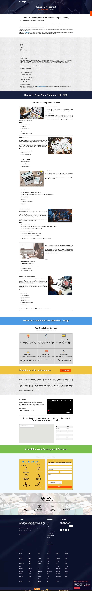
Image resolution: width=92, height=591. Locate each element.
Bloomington (21, 571)
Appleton (20, 558)
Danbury (30, 563)
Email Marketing (64, 354)
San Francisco (58, 576)
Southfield (66, 553)
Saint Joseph (58, 571)
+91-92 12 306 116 (29, 462)
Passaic (57, 551)
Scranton (57, 581)
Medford (48, 558)
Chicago (30, 551)
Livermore (39, 579)
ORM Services (45, 354)
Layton (39, 578)
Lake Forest (40, 571)
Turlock (66, 563)
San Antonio (58, 573)
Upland (66, 568)
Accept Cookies (77, 587)
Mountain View (49, 571)
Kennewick (39, 566)
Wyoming (66, 576)
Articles (48, 537)
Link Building (49, 528)
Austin (20, 561)
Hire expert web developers (41, 86)
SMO (48, 524)
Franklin (30, 578)
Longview (39, 581)
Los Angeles (49, 551)
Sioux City (66, 551)
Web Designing (64, 339)
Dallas (30, 561)
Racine (57, 563)
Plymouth (57, 561)
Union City (66, 566)
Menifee (48, 561)
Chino (29, 553)
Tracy (66, 558)
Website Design (49, 542)
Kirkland (39, 568)
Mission (48, 568)
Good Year (30, 581)
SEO (48, 522)
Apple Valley (21, 556)
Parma (48, 581)
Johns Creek (40, 561)
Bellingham (21, 568)
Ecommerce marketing (51, 531)
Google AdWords (28, 354)
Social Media (46, 339)
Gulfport (39, 551)
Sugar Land (67, 556)
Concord (30, 558)
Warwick (66, 571)
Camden (20, 578)
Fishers (30, 571)
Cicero (30, 556)
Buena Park (21, 576)
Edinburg (30, 566)
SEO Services (28, 339)
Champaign (21, 581)
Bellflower (21, 566)
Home (39, 9)
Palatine (48, 579)
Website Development (44, 9)
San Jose (57, 578)
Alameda (20, 551)
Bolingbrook (21, 573)
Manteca (48, 556)
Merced (48, 563)
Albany (20, 553)
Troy (65, 561)
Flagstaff (30, 573)
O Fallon (48, 576)
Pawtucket (57, 553)
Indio (38, 556)
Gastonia (30, 579)
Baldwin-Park (21, 563)
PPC (48, 526)
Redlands (57, 566)
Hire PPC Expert (50, 533)
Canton (20, 579)
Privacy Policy (87, 585)
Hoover (39, 553)
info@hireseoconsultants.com (39, 510)
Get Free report (66, 370)
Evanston (30, 568)
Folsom (30, 576)
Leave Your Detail (66, 510)
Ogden (48, 578)
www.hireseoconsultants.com (64, 590)
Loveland (48, 553)
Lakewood (39, 573)
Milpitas (48, 566)
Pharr (57, 556)
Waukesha (66, 573)
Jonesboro (39, 563)
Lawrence (39, 576)
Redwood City (58, 568)
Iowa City (39, 558)
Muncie (48, 573)
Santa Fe (57, 579)
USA (48, 539)
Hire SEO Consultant (50, 535)
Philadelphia (58, 558)
